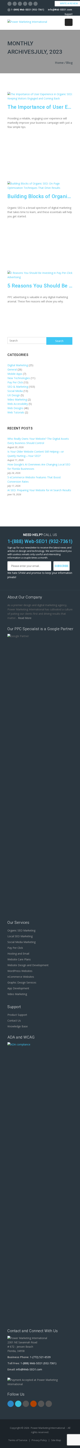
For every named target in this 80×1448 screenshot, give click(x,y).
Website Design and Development (28, 965)
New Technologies (18, 378)
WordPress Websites (19, 971)
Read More (24, 618)
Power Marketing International (48, 1428)
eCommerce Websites (20, 976)
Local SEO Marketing (20, 936)
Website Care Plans (19, 959)
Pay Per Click (15, 382)
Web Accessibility (17, 404)
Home (59, 63)
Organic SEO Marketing (21, 930)
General (12, 369)
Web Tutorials (15, 412)
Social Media (15, 391)
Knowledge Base (17, 1026)
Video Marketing (17, 399)
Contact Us (14, 1020)
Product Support (17, 1015)
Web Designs (15, 408)
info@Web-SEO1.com (60, 9)
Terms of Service (18, 1440)
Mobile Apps (14, 374)
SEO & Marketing (17, 386)
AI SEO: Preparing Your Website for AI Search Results (39, 490)
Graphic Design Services (21, 982)
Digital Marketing (17, 365)
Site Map (56, 1440)
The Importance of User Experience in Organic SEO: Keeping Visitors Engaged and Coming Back (40, 107)
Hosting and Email (18, 953)
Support (69, 14)
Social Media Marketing (21, 942)
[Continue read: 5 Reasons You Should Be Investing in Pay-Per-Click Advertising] (40, 277)
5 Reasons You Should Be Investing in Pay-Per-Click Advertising (40, 286)
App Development (18, 988)
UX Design (13, 395)
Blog (69, 63)
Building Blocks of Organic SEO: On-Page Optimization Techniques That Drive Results (40, 196)
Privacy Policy (39, 1440)
